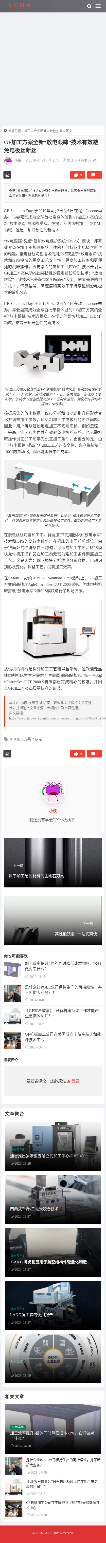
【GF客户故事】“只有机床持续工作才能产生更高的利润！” (62, 1013)
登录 (75, 1081)
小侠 (18, 160)
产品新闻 (40, 131)
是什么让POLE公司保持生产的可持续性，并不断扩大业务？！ (63, 990)
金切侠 (45, 703)
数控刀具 (56, 131)
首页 (27, 131)
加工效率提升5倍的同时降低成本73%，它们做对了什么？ (63, 966)
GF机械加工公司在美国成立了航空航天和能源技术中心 (63, 1037)
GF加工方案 (22, 739)
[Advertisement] (53, 55)
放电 (38, 739)
